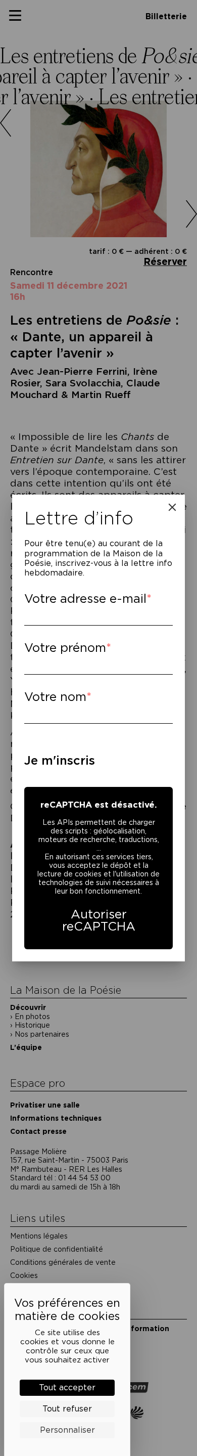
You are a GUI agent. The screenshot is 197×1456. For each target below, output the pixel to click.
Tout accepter (67, 1387)
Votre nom (55, 696)
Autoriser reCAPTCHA (98, 920)
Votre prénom (65, 647)
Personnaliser (67, 1430)
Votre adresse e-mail (85, 598)
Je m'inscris (59, 760)
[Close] (172, 507)
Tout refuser (67, 1409)
